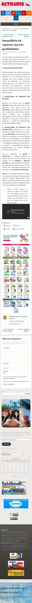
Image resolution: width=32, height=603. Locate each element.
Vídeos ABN (4, 53)
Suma (10, 549)
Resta (7, 549)
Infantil (3, 539)
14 (16, 467)
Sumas (14, 549)
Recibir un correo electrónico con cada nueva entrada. (16, 381)
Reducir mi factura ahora (6, 602)
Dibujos (15, 535)
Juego (10, 539)
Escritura (28, 535)
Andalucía (19, 531)
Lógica (7, 541)
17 (28, 467)
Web (4, 372)
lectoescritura (16, 539)
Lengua (26, 539)
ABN (3, 531)
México (8, 545)
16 (24, 467)
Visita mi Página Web (14, 323)
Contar (27, 533)
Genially (14, 537)
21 (16, 470)
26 (7, 472)
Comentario (6, 348)
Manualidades (15, 541)
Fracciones (3, 537)
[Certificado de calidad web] (14, 516)
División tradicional (21, 535)
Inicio (10, 28)
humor (24, 537)
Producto (20, 547)
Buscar (3, 391)
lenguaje (3, 541)
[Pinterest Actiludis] (16, 573)
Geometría (19, 537)
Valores (18, 549)
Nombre (5, 364)
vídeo (21, 549)
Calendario (12, 533)
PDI (4, 547)
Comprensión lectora (20, 533)
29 (20, 472)
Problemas (13, 548)
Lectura (22, 539)
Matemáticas (8, 543)
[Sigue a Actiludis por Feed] (29, 13)
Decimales (10, 535)
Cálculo (4, 535)
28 (16, 472)
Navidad (11, 545)
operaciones (28, 545)
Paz (2, 547)
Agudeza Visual (11, 532)
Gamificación (9, 537)
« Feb (14, 476)
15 (20, 467)
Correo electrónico (5, 369)
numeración (19, 545)
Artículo (6, 533)
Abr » (17, 476)
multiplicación (19, 543)
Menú (16, 24)
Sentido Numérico (16, 28)
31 (28, 472)
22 (20, 470)
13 (11, 467)
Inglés (6, 539)
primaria (7, 547)
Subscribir (6, 444)
